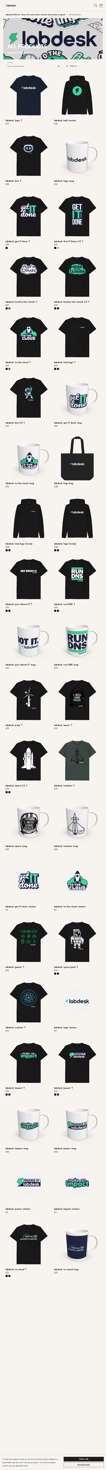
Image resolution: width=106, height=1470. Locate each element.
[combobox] (33, 66)
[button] (58, 66)
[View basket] (101, 5)
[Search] (95, 5)
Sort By (10, 62)
